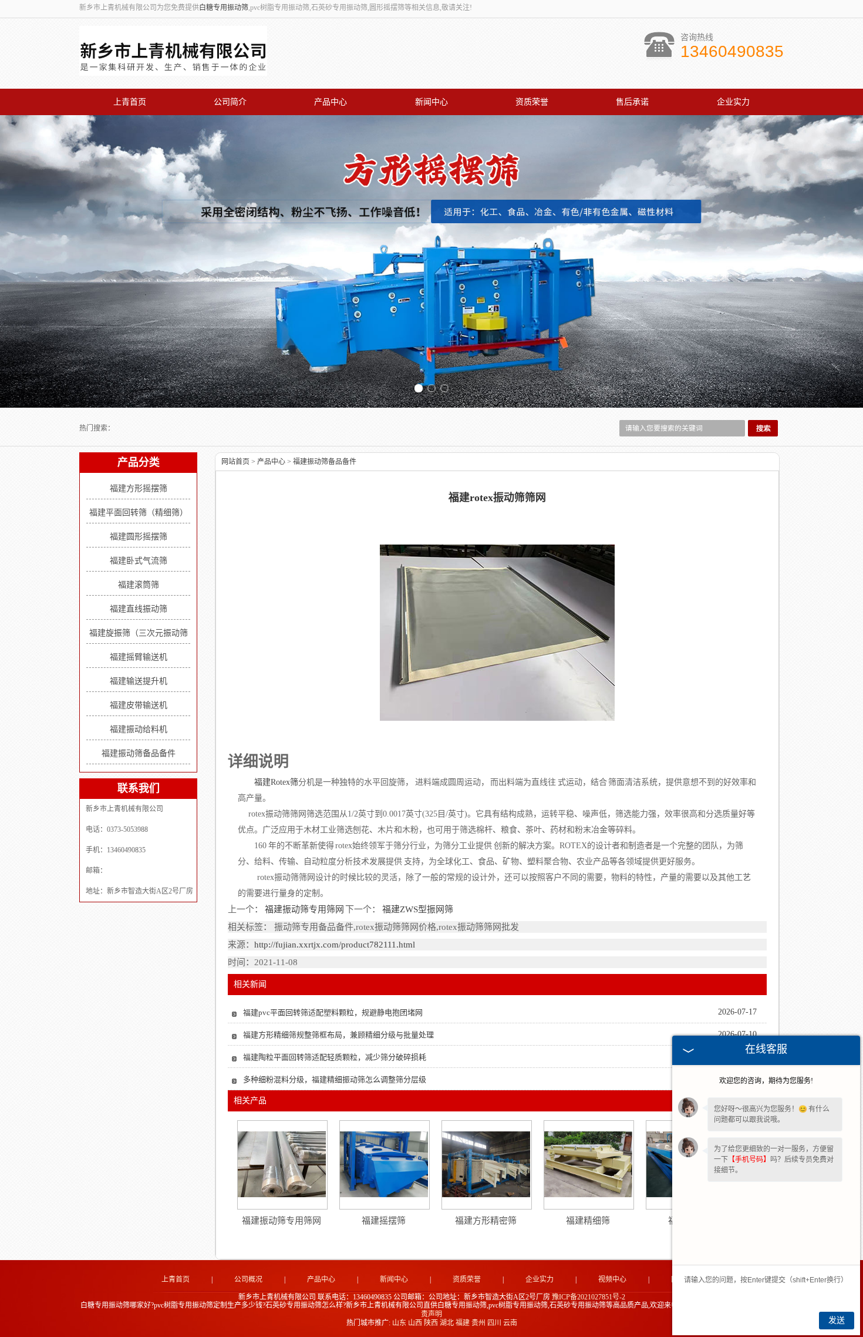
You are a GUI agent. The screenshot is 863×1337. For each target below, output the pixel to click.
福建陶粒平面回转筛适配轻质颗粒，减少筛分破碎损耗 (334, 1057)
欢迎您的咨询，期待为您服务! (766, 1081)
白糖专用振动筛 (223, 8)
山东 (399, 1323)
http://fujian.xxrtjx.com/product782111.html (334, 944)
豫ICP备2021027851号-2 (588, 1297)
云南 (510, 1323)
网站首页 (235, 462)
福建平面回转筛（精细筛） (138, 512)
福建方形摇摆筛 (138, 488)
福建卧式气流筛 (138, 560)
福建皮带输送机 (138, 705)
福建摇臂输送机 (138, 657)
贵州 (478, 1323)
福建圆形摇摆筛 (138, 536)
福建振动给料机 (138, 729)
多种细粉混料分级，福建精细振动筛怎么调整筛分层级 (334, 1079)
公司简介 (230, 102)
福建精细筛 (588, 1220)
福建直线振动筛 (138, 608)
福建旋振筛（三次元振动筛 (138, 633)
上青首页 (129, 102)
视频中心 (612, 1279)
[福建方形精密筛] (486, 1164)
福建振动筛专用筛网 (304, 909)
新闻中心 (431, 102)
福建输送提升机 (138, 681)
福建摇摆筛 (384, 1220)
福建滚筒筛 (138, 584)
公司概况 (248, 1279)
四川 (494, 1323)
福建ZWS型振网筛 (416, 909)
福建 (463, 1323)
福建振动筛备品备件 (139, 753)
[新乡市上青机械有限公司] (173, 69)
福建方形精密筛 (486, 1220)
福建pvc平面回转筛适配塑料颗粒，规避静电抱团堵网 (333, 1012)
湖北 (447, 1323)
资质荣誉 (531, 102)
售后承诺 (632, 102)
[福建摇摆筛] (384, 1164)
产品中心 (330, 102)
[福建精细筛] (588, 1164)
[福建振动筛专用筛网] (282, 1164)
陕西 (431, 1323)
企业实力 (733, 102)
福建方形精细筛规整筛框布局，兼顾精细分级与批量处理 (338, 1034)
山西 (415, 1323)
